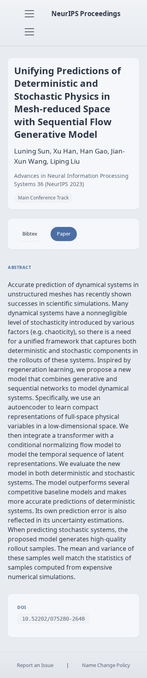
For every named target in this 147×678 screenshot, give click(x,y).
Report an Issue (35, 665)
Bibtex (29, 233)
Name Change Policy (106, 665)
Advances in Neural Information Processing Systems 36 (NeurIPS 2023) (71, 180)
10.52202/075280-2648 (53, 619)
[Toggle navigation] (29, 14)
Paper (64, 233)
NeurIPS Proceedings (85, 13)
